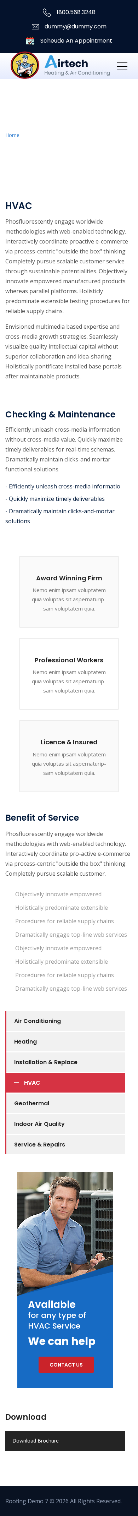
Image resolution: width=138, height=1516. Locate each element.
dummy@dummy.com (76, 26)
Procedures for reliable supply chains (64, 921)
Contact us (66, 1364)
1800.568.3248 (75, 12)
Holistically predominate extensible (61, 908)
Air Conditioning (37, 1021)
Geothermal (31, 1103)
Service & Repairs (39, 1144)
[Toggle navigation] (122, 66)
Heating (25, 1042)
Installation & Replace (45, 1062)
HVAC (32, 1083)
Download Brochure (35, 1440)
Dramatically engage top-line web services (71, 934)
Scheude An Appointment (75, 41)
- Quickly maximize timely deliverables (55, 499)
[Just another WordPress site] (60, 66)
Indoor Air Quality (39, 1124)
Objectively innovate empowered (58, 894)
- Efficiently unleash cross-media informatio (62, 486)
